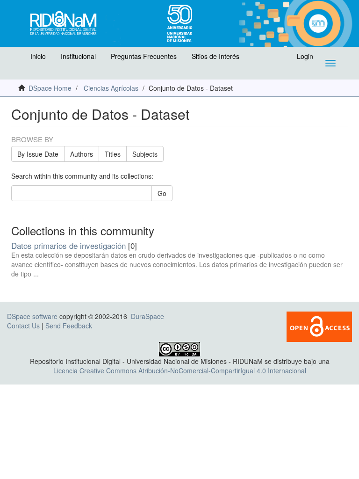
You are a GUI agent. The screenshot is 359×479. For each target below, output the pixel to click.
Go (162, 193)
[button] (17, 58)
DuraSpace (147, 316)
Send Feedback (68, 325)
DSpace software (32, 316)
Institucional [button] (78, 56)
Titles (113, 154)
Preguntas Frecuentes (144, 56)
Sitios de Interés (215, 56)
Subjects (145, 154)
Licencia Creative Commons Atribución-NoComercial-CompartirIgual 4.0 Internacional (179, 370)
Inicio (38, 56)
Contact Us (23, 325)
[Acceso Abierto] (319, 325)
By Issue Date (37, 154)
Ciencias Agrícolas (111, 88)
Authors (81, 154)
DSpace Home (50, 88)
